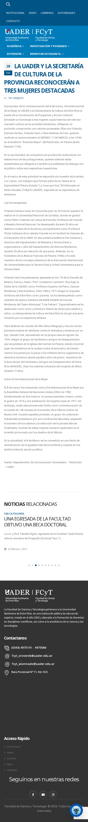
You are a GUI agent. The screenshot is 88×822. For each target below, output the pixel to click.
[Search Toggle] (8, 4)
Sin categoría (15, 97)
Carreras (47, 13)
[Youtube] (43, 794)
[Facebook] (33, 794)
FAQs (10, 764)
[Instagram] (53, 794)
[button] (29, 565)
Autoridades (66, 13)
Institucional (15, 13)
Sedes (33, 13)
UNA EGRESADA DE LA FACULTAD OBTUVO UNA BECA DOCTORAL (37, 521)
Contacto (13, 21)
